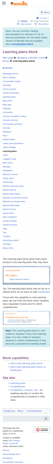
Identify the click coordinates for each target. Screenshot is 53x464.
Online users (8, 178)
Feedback (7, 132)
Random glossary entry (13, 186)
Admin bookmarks (11, 93)
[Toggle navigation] (3, 3)
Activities (7, 85)
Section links (8, 213)
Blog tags (7, 104)
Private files (8, 182)
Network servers (10, 174)
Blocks (6, 61)
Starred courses (10, 225)
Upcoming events (11, 240)
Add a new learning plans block (26, 363)
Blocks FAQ (8, 248)
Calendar (7, 108)
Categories (9, 410)
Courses (6, 128)
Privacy (6, 450)
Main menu (8, 163)
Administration (9, 97)
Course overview (10, 120)
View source (26, 24)
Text (5, 232)
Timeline (6, 236)
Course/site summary (12, 124)
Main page (8, 57)
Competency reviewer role (24, 390)
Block (20, 410)
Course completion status (14, 116)
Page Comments (41, 21)
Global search (9, 139)
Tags (5, 229)
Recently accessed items (14, 201)
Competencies (17, 386)
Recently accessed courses (15, 197)
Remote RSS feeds (11, 205)
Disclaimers (8, 458)
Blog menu (7, 101)
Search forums (9, 209)
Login (5, 155)
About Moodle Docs (11, 454)
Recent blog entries (11, 194)
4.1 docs (42, 18)
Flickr (5, 135)
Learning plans (17, 383)
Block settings (9, 77)
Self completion (10, 217)
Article (24, 21)
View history (43, 24)
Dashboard (44, 291)
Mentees (7, 166)
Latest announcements (13, 143)
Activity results (9, 89)
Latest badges (9, 147)
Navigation (8, 170)
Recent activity (9, 190)
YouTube (7, 244)
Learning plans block (22, 44)
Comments (8, 112)
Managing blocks (10, 73)
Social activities (10, 221)
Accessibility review (12, 81)
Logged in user (9, 159)
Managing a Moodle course (31, 57)
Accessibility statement (13, 462)
